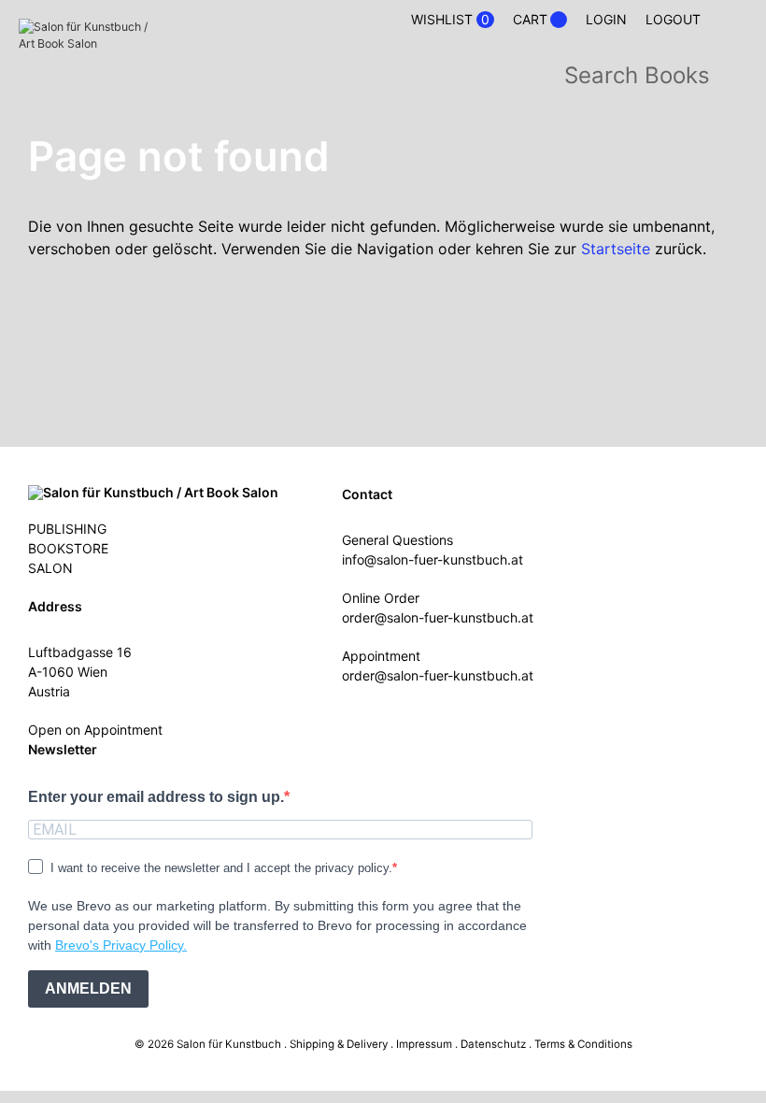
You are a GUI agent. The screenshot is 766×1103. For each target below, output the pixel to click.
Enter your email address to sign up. (156, 797)
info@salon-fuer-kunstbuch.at (432, 559)
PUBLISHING (67, 529)
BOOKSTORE (68, 548)
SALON (50, 568)
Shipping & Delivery (339, 1044)
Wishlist (450, 19)
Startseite (615, 248)
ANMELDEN (88, 988)
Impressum (424, 1044)
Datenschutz (493, 1044)
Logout (673, 19)
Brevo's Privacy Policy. (121, 945)
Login (606, 19)
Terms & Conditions (583, 1044)
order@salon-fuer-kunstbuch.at (437, 617)
